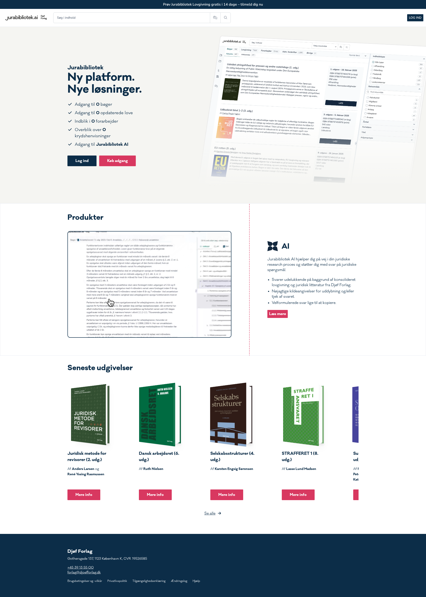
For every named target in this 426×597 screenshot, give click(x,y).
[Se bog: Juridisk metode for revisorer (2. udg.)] (88, 414)
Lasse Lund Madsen (301, 469)
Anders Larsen (83, 469)
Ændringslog (179, 581)
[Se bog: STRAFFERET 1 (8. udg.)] (303, 414)
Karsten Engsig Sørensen (234, 469)
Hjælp (196, 581)
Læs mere (277, 313)
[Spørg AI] (215, 18)
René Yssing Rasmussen (85, 474)
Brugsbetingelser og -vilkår (84, 581)
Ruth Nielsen (153, 469)
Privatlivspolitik (117, 581)
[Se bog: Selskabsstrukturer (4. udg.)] (231, 414)
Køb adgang (117, 160)
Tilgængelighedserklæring (149, 581)
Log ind (415, 18)
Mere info (83, 494)
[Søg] (225, 18)
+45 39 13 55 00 (80, 567)
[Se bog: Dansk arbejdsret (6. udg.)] (160, 414)
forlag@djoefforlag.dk (84, 572)
